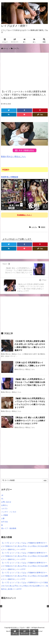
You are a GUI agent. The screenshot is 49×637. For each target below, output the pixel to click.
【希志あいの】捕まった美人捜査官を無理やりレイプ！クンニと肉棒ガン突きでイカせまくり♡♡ (30, 420)
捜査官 (43, 227)
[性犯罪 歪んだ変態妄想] (24, 194)
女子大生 (4, 522)
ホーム (5, 48)
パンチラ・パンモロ (8, 512)
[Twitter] (9, 110)
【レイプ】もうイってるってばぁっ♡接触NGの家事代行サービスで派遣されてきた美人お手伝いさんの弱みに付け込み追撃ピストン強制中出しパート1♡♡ (24, 576)
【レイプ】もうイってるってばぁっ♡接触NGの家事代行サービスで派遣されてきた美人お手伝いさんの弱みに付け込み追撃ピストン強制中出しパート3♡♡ (24, 556)
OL (2, 499)
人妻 (3, 518)
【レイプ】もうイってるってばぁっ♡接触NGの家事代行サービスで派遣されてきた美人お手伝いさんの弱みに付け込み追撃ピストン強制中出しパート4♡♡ (24, 546)
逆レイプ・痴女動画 (8, 528)
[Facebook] (24, 110)
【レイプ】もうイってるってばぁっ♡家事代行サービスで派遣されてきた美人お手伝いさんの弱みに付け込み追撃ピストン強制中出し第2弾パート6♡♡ (24, 585)
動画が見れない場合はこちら (13, 156)
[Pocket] (24, 114)
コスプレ (16, 48)
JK (2, 495)
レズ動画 (4, 515)
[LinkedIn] (8, 114)
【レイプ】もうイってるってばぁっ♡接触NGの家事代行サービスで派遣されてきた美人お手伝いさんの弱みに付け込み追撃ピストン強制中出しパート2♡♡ (24, 566)
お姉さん (4, 505)
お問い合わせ (6, 502)
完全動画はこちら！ (24, 215)
